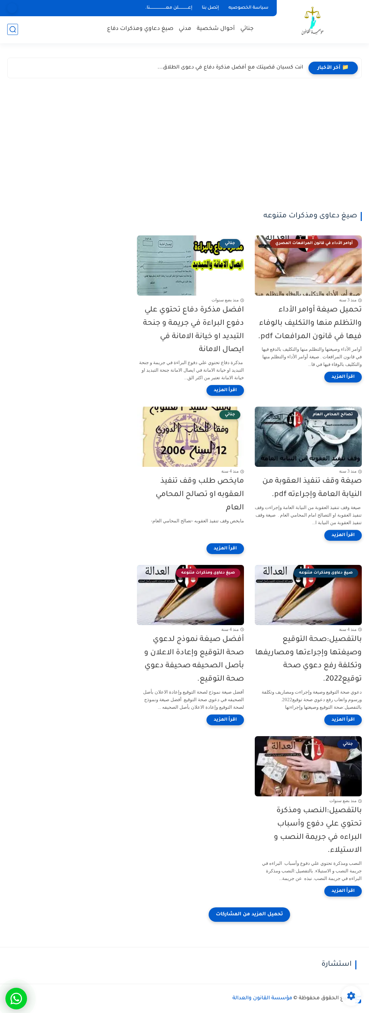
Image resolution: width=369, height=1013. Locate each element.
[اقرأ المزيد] (343, 377)
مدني (185, 29)
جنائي (247, 29)
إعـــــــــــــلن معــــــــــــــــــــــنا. (168, 7)
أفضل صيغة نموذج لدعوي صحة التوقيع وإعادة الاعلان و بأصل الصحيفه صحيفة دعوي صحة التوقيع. (194, 660)
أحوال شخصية (216, 29)
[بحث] (12, 29)
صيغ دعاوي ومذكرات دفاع (140, 29)
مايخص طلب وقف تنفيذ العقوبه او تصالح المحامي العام (200, 494)
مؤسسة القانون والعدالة (262, 998)
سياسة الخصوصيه (248, 7)
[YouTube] (12, 8)
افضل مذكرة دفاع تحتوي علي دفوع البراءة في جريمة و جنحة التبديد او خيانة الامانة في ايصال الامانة (193, 330)
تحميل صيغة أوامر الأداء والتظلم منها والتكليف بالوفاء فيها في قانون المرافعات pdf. (310, 323)
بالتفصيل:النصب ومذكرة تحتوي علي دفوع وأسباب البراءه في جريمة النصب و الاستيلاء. (318, 831)
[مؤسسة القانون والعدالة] (313, 21)
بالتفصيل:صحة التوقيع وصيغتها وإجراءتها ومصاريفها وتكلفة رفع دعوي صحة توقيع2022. (308, 660)
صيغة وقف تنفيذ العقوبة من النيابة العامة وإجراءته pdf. (312, 488)
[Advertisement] (184, 146)
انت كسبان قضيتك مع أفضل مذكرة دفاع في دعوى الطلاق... (230, 68)
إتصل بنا (210, 7)
